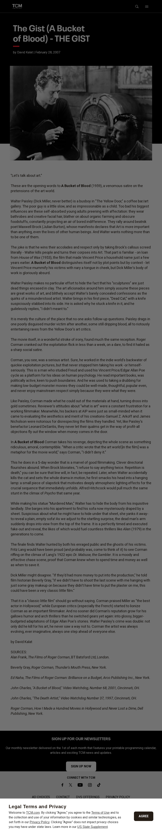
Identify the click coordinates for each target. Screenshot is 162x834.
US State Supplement (92, 826)
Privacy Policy (40, 822)
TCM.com (33, 812)
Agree (144, 816)
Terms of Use (100, 812)
